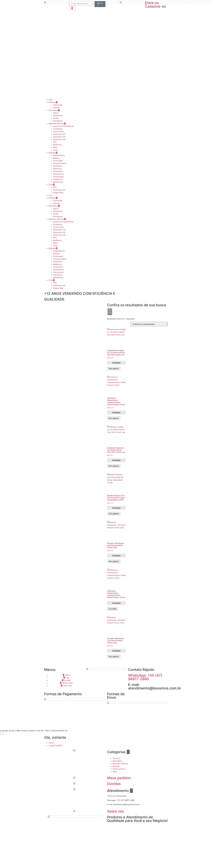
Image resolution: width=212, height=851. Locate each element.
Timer (55, 150)
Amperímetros (59, 155)
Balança (56, 158)
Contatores (57, 129)
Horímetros (57, 166)
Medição (52, 153)
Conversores (58, 131)
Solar (51, 184)
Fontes (56, 118)
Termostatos (58, 176)
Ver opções (114, 368)
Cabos (55, 113)
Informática (53, 110)
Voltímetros (58, 179)
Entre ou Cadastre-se (155, 5)
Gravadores (58, 121)
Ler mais (112, 609)
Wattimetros (58, 182)
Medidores (57, 145)
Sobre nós (115, 811)
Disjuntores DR (59, 139)
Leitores (56, 107)
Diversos (52, 102)
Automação (58, 105)
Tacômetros (58, 171)
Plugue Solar (58, 192)
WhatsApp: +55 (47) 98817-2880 (145, 677)
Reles (55, 147)
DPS (55, 142)
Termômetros (58, 174)
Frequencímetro (59, 163)
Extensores (57, 115)
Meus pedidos (119, 778)
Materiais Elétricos (56, 123)
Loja (50, 99)
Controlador (58, 161)
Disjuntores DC (59, 137)
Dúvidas (114, 784)
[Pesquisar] (72, 8)
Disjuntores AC (59, 134)
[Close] (2, 734)
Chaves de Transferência (63, 126)
